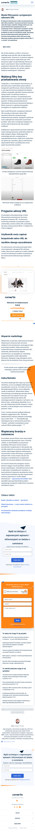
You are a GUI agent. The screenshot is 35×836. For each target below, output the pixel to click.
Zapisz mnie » (17, 560)
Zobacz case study (17, 315)
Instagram (17, 807)
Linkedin (17, 800)
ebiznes (24, 709)
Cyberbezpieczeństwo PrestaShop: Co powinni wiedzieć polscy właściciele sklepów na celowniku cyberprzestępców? (16, 644)
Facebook (14, 807)
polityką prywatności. (18, 625)
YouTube (20, 807)
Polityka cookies (23, 828)
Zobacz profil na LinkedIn (9, 741)
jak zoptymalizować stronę (17, 712)
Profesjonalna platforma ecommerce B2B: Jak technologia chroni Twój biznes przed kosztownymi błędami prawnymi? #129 (15, 695)
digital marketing (16, 709)
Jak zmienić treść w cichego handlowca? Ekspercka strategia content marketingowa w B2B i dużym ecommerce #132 (15, 676)
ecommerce (30, 709)
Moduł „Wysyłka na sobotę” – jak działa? (14, 500)
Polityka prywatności (13, 828)
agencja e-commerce (6, 709)
